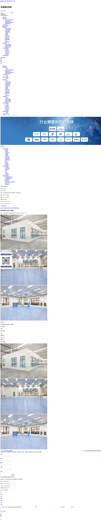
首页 (2, 207)
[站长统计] (72, 507)
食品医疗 (7, 169)
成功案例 (5, 43)
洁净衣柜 (7, 41)
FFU (6, 40)
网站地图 (6, 1)
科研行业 (7, 180)
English (13, 1)
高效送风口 (7, 38)
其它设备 (7, 164)
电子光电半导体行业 (9, 19)
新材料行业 (7, 179)
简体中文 (10, 1)
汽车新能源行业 (8, 178)
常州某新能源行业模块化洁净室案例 (93, 450)
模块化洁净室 (5, 26)
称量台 (6, 162)
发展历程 (7, 50)
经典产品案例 (8, 44)
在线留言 (2, 1)
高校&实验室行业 (8, 176)
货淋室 (6, 151)
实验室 (6, 173)
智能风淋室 (7, 30)
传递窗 (6, 34)
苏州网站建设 (68, 507)
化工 (6, 172)
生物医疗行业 (8, 21)
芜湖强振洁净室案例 (8, 450)
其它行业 (7, 174)
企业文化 (7, 51)
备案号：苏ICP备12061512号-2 (29, 507)
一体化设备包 (8, 29)
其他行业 (7, 184)
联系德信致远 (5, 55)
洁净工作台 (7, 35)
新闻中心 (7, 54)
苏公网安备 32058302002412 (42, 507)
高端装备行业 (8, 23)
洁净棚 (6, 33)
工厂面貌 (7, 52)
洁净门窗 (7, 37)
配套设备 (5, 27)
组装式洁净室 (8, 28)
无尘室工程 (7, 32)
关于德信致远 (5, 48)
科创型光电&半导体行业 (10, 181)
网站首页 (5, 17)
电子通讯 (7, 167)
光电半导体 (7, 168)
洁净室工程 (5, 24)
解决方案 (5, 18)
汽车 (6, 170)
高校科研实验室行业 (9, 22)
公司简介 (7, 49)
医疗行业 (7, 183)
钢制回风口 (7, 39)
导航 (1, 62)
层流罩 (6, 163)
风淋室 (6, 150)
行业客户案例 (8, 45)
